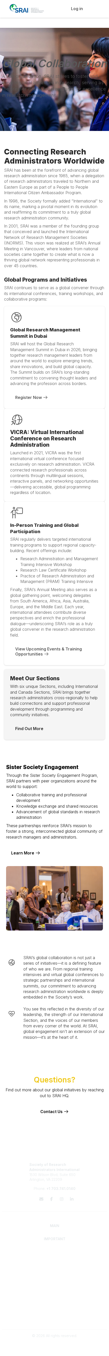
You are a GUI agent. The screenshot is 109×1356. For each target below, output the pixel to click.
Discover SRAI (54, 1257)
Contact (54, 1289)
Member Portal (54, 1308)
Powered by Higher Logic (54, 1349)
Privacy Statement (55, 1313)
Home (55, 1252)
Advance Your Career (55, 1271)
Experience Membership (54, 1262)
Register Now (29, 397)
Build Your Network (54, 1276)
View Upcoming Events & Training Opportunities (49, 651)
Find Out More (29, 728)
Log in (77, 8)
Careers (54, 1295)
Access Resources (54, 1280)
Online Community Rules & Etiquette (54, 1318)
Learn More (23, 852)
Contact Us (52, 1111)
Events (54, 1299)
